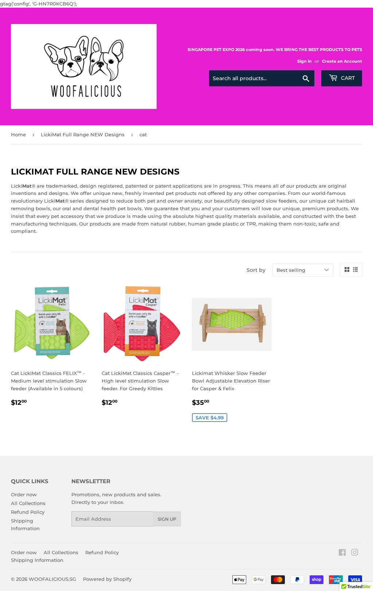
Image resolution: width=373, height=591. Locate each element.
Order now (24, 494)
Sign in (304, 61)
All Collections (28, 503)
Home (18, 134)
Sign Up (167, 519)
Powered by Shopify (107, 579)
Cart (347, 78)
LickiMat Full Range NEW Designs (83, 134)
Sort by (256, 270)
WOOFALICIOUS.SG (52, 579)
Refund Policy (27, 512)
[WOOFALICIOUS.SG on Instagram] (354, 553)
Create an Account (342, 61)
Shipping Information (37, 560)
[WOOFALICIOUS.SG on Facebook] (342, 553)
